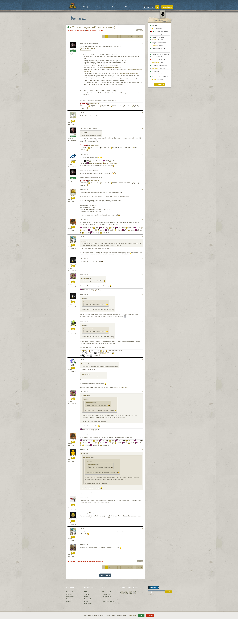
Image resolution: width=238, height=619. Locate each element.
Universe (69, 594)
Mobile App (88, 603)
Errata (86, 601)
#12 (142, 321)
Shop (127, 7)
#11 (142, 294)
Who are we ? (106, 592)
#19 (142, 528)
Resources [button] (101, 7)
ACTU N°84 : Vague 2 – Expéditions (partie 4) (92, 27)
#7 (142, 219)
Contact (104, 599)
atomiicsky (73, 243)
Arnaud (73, 365)
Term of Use (106, 594)
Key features (70, 596)
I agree (141, 615)
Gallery (68, 601)
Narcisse (73, 224)
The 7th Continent (79, 30)
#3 (142, 128)
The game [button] (87, 7)
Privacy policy (106, 596)
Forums (115, 7)
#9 (142, 258)
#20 (142, 544)
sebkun (73, 195)
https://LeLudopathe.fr (121, 387)
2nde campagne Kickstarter (94, 30)
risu (73, 118)
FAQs (86, 592)
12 (138, 36)
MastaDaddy (73, 327)
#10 (142, 274)
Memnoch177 (73, 550)
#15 (142, 434)
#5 (142, 170)
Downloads (87, 599)
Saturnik (73, 160)
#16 (142, 449)
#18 (142, 513)
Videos (86, 594)
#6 (142, 189)
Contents (69, 599)
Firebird (73, 49)
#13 (142, 359)
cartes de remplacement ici (112, 68)
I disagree (150, 615)
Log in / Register (167, 7)
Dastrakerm (73, 264)
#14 (142, 391)
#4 (142, 154)
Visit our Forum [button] (159, 84)
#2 (142, 112)
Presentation (70, 592)
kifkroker (73, 455)
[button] (145, 3)
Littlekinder (73, 519)
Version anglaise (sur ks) (87, 48)
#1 (142, 43)
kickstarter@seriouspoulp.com (128, 73)
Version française (85, 50)
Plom (73, 280)
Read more (132, 615)
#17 (142, 497)
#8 (142, 236)
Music (86, 596)
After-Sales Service (108, 601)
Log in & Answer (105, 575)
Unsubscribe (151, 594)
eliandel (73, 503)
